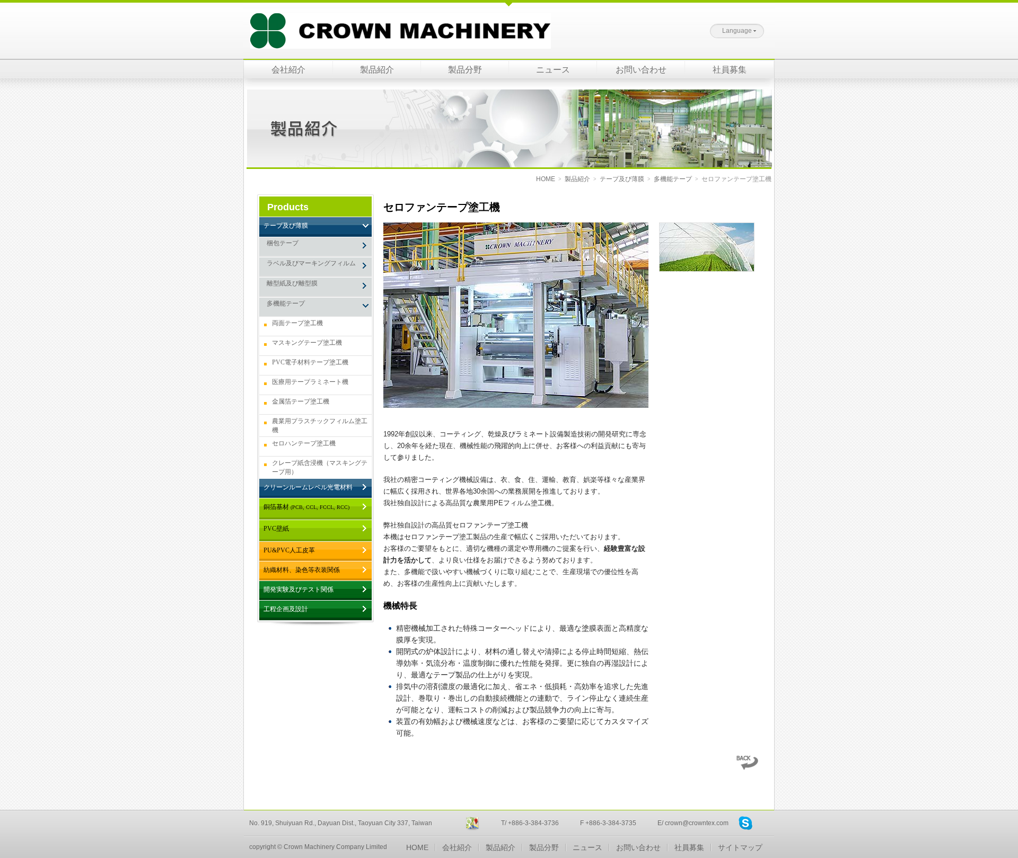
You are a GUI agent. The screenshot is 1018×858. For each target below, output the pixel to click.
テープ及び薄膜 (622, 179)
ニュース (553, 69)
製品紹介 (377, 69)
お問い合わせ (641, 69)
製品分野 (465, 69)
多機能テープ (673, 179)
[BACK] (747, 768)
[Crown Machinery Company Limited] (397, 25)
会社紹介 (288, 69)
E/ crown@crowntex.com (693, 823)
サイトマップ (740, 847)
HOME (545, 179)
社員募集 (730, 69)
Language (737, 30)
